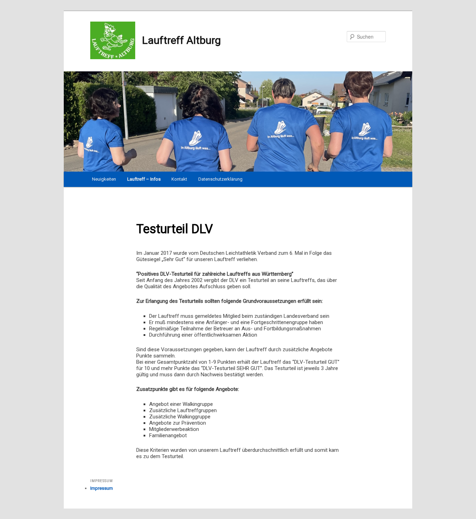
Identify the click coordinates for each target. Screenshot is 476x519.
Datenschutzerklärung (220, 179)
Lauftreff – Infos (144, 179)
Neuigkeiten (104, 179)
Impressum (101, 488)
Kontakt (179, 179)
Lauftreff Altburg (181, 40)
